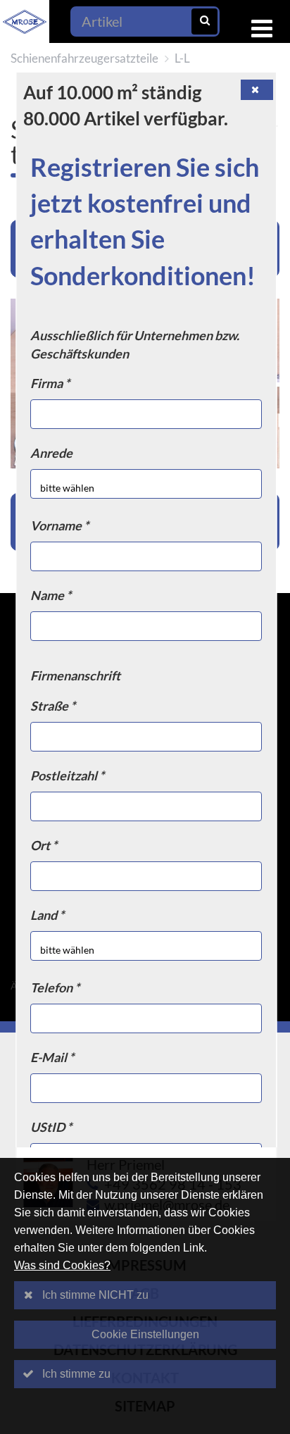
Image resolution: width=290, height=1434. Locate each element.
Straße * (53, 705)
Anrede (52, 453)
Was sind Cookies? (62, 1265)
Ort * (44, 845)
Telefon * (55, 987)
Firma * (50, 383)
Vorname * (60, 525)
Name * (51, 595)
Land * (48, 915)
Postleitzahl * (68, 775)
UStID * (51, 1127)
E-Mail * (53, 1057)
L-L (182, 58)
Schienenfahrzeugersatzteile (84, 58)
